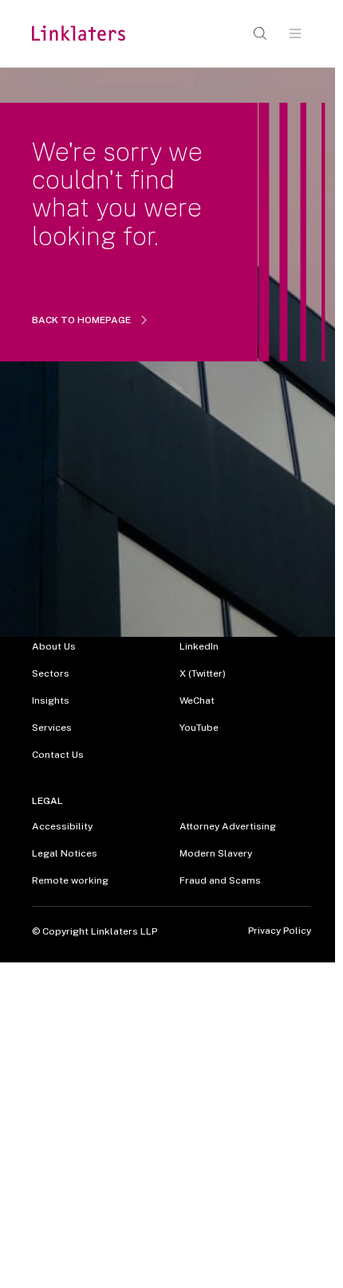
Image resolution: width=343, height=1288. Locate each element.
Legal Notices (64, 853)
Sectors (50, 673)
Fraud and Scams (220, 880)
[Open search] (260, 33)
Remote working (70, 880)
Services (52, 727)
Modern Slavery (215, 853)
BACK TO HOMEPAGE (81, 320)
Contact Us (58, 754)
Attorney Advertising (227, 826)
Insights (50, 700)
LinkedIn (199, 646)
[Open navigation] (295, 33)
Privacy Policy (279, 931)
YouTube (199, 727)
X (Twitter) (202, 673)
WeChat (197, 700)
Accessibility (62, 826)
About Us (54, 646)
